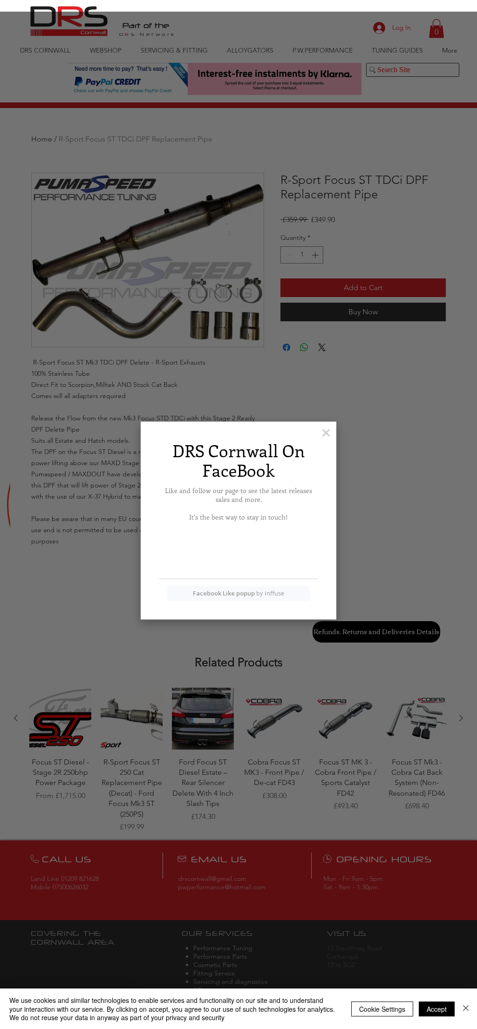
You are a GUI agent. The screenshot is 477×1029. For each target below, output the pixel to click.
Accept (437, 1009)
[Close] (465, 1009)
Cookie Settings (382, 1009)
